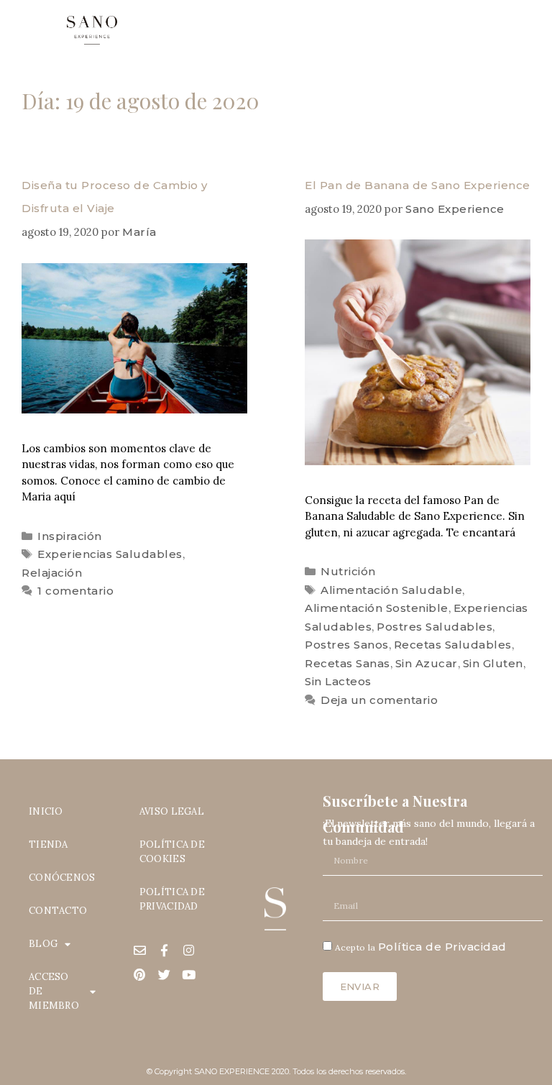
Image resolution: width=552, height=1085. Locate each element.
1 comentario (75, 591)
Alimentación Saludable (391, 590)
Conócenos (62, 877)
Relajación (52, 573)
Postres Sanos (347, 644)
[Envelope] (140, 950)
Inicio (46, 811)
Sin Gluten (493, 663)
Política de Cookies (172, 851)
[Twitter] (164, 974)
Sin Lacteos (338, 681)
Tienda (48, 844)
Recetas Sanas (347, 663)
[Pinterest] (140, 974)
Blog (43, 944)
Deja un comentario (379, 700)
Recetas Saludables (453, 644)
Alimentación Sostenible (376, 608)
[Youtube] (189, 974)
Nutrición (348, 571)
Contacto (58, 911)
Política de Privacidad (172, 899)
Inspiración (69, 536)
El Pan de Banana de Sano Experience (417, 185)
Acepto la (421, 947)
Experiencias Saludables (110, 554)
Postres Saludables (434, 626)
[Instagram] (189, 950)
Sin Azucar (426, 663)
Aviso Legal (171, 811)
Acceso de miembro (54, 991)
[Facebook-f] (164, 950)
